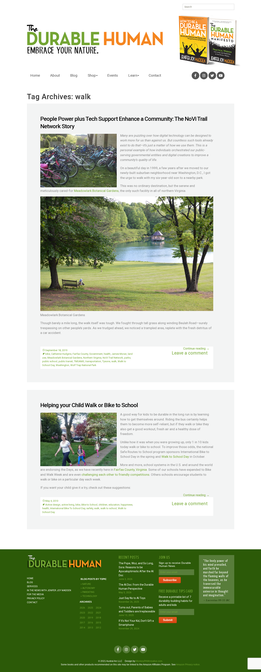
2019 (90, 617)
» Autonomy (88, 588)
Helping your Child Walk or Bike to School (89, 405)
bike (47, 353)
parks (127, 357)
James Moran (119, 353)
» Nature (86, 584)
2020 (82, 617)
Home (35, 75)
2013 (90, 627)
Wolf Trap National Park (83, 365)
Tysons (106, 361)
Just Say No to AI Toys (132, 598)
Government (96, 353)
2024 (98, 607)
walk (114, 361)
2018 (98, 617)
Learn (132, 75)
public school (49, 361)
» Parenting (87, 592)
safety (89, 508)
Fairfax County (80, 353)
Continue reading (196, 348)
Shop (92, 75)
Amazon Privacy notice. (188, 664)
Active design (52, 504)
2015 (98, 622)
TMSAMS (79, 361)
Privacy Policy (36, 598)
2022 (90, 612)
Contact (155, 75)
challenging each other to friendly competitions (115, 474)
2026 (82, 607)
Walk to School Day (175, 457)
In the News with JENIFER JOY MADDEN (49, 590)
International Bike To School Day (67, 508)
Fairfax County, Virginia (130, 470)
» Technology (89, 596)
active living (68, 504)
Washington (62, 365)
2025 (90, 607)
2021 (98, 612)
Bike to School (89, 504)
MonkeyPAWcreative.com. (149, 661)
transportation (93, 361)
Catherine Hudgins (61, 353)
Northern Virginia (92, 357)
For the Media (35, 594)
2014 (82, 627)
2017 (82, 622)
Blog (73, 75)
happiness (126, 504)
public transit (65, 361)
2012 (98, 627)
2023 (82, 612)
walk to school (109, 508)
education (114, 504)
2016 (90, 622)
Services (32, 586)
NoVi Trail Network (113, 357)
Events (112, 75)
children (103, 504)
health (107, 353)
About (55, 75)
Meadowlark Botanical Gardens (96, 191)
